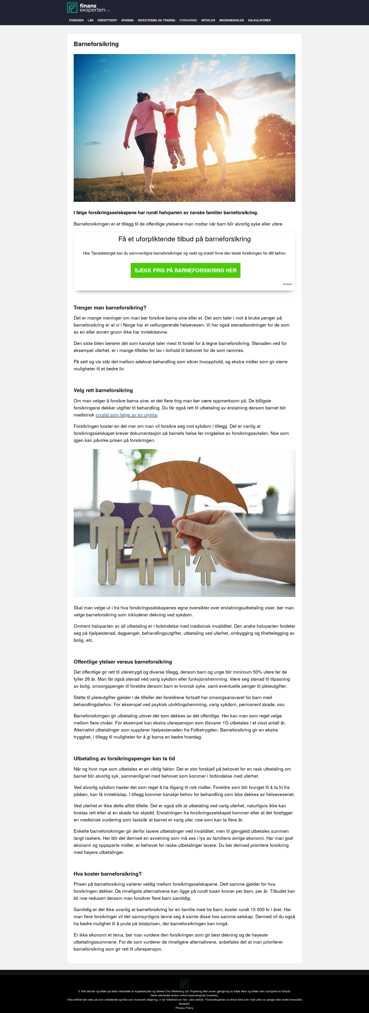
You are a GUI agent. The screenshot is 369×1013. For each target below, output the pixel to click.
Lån (90, 20)
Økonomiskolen (231, 20)
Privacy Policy (184, 1008)
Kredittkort (107, 20)
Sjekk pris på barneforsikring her (186, 270)
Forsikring (188, 20)
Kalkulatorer (259, 20)
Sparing (127, 20)
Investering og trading (156, 20)
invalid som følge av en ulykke (126, 414)
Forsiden (76, 20)
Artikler (208, 20)
